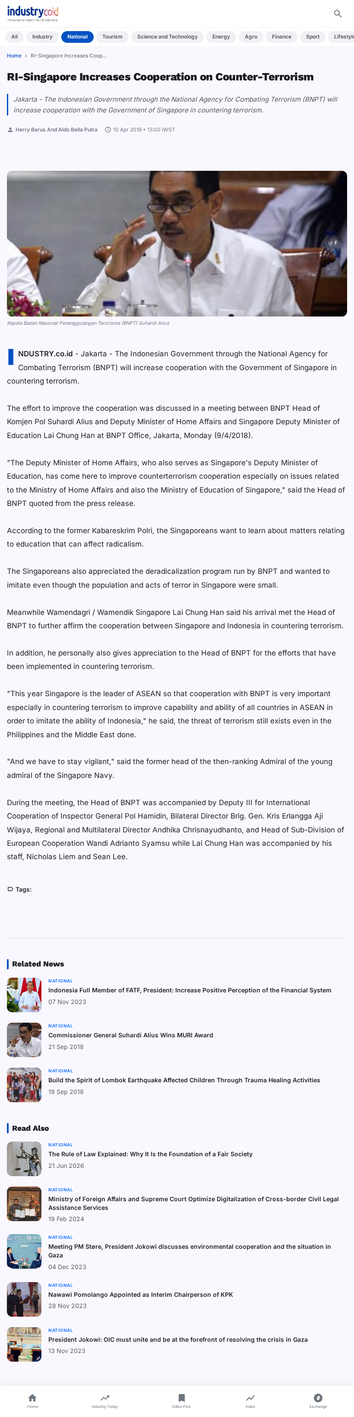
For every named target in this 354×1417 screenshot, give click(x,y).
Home (14, 55)
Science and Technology (167, 36)
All (14, 36)
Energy (221, 36)
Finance (281, 36)
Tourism (112, 36)
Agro (251, 36)
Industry (42, 36)
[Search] (338, 13)
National (77, 36)
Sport (312, 36)
